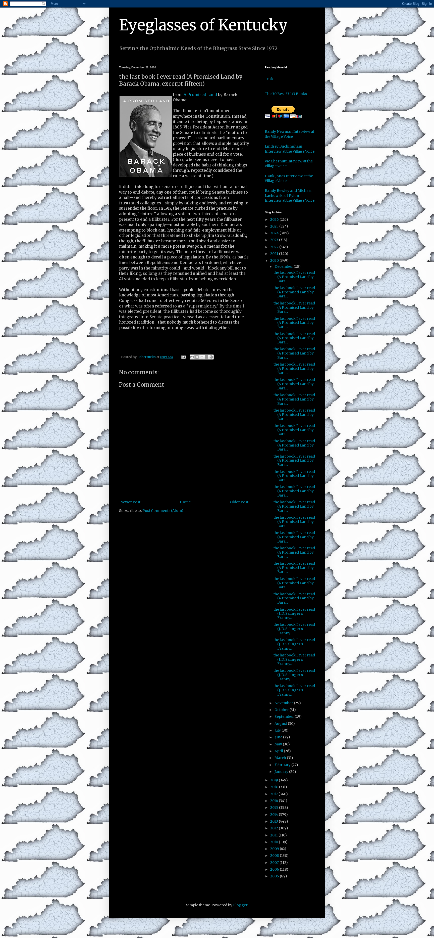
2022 (274, 247)
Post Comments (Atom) (162, 510)
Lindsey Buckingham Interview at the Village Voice (289, 149)
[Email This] (192, 357)
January (282, 771)
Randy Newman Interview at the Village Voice (289, 134)
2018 (274, 787)
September (285, 716)
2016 (274, 800)
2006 (275, 869)
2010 (274, 842)
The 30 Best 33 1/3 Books (286, 94)
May (279, 744)
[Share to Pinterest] (211, 357)
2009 (275, 848)
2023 (274, 240)
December (284, 266)
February (283, 765)
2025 (274, 226)
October (282, 709)
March (281, 757)
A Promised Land (200, 94)
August (281, 723)
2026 (275, 219)
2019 (274, 780)
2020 (275, 260)
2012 (274, 828)
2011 (274, 835)
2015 (274, 807)
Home (185, 502)
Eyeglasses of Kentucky (203, 25)
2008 (275, 855)
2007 (275, 862)
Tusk (269, 79)
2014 (274, 814)
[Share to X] (201, 357)
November (284, 703)
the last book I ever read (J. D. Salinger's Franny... (294, 613)
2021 (274, 253)
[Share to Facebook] (206, 357)
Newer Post (130, 502)
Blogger (240, 905)
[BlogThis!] (196, 357)
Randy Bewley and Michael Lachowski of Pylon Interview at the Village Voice (289, 195)
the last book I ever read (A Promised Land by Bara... (294, 276)
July (278, 730)
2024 (275, 233)
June (279, 737)
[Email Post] (183, 357)
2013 (274, 821)
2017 (274, 794)
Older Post (239, 502)
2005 (275, 876)
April (279, 751)
